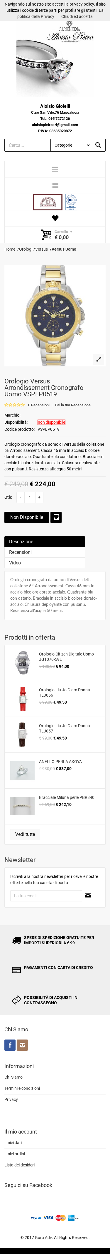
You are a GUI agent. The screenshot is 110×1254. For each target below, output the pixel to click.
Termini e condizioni (22, 1088)
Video (15, 563)
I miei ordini (14, 1153)
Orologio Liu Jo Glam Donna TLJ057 (64, 728)
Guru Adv (43, 1237)
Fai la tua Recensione (73, 405)
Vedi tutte (25, 834)
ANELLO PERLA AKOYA (60, 761)
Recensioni (20, 552)
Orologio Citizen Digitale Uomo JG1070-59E (66, 657)
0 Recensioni (39, 405)
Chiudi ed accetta (77, 16)
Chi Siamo (13, 1077)
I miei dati (13, 1142)
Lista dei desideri (19, 1165)
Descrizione (21, 541)
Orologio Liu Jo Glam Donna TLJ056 (64, 693)
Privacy (11, 1099)
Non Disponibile (26, 517)
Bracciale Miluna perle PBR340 (66, 797)
